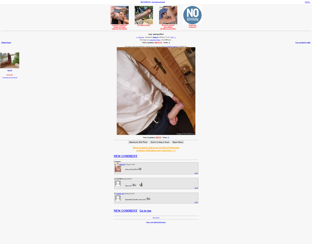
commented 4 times (154, 40)
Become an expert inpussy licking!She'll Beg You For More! (168, 27)
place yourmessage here (307, 2)
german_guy (120, 194)
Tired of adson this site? (192, 26)
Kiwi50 (10, 70)
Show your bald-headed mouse (156, 222)
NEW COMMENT (125, 156)
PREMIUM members (172, 46)
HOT (158, 137)
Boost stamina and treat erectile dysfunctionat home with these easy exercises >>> (156, 149)
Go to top (145, 210)
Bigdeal (155, 37)
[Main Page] (6, 43)
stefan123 (122, 164)
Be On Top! (10, 74)
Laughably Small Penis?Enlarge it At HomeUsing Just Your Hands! (119, 27)
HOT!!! (158, 43)
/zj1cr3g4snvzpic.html (158, 2)
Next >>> (173, 37)
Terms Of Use (156, 217)
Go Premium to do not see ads (9, 77)
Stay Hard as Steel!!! (143, 25)
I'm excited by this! (303, 43)
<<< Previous (140, 37)
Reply (196, 173)
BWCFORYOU (146, 2)
